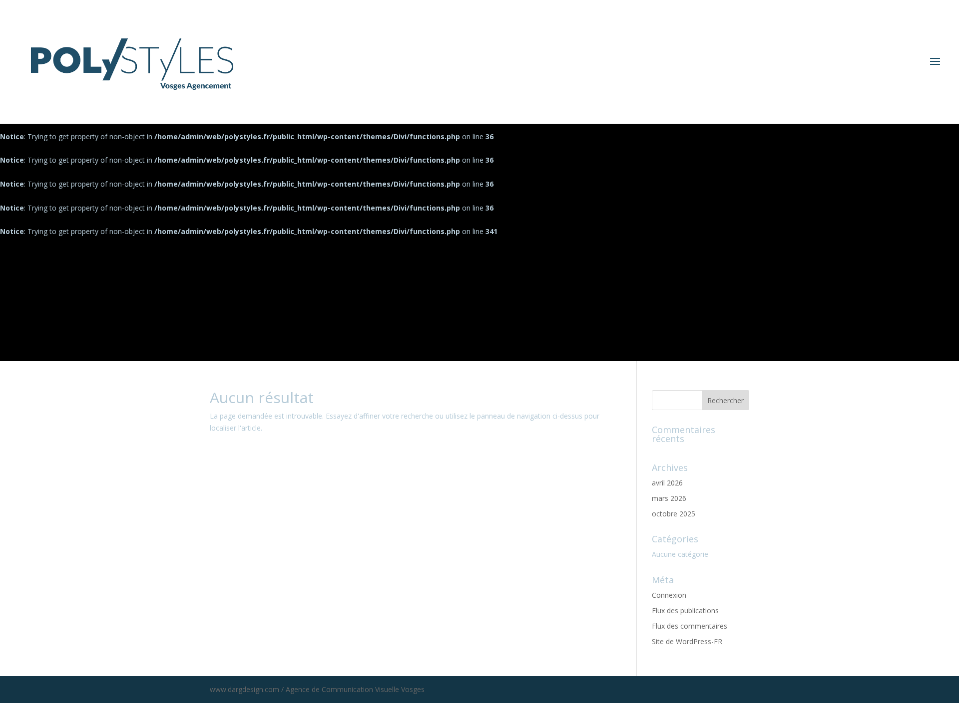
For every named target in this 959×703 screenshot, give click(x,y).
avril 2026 (667, 482)
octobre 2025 (673, 513)
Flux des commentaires (689, 626)
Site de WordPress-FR (687, 641)
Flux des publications (685, 610)
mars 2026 (669, 498)
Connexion (669, 595)
